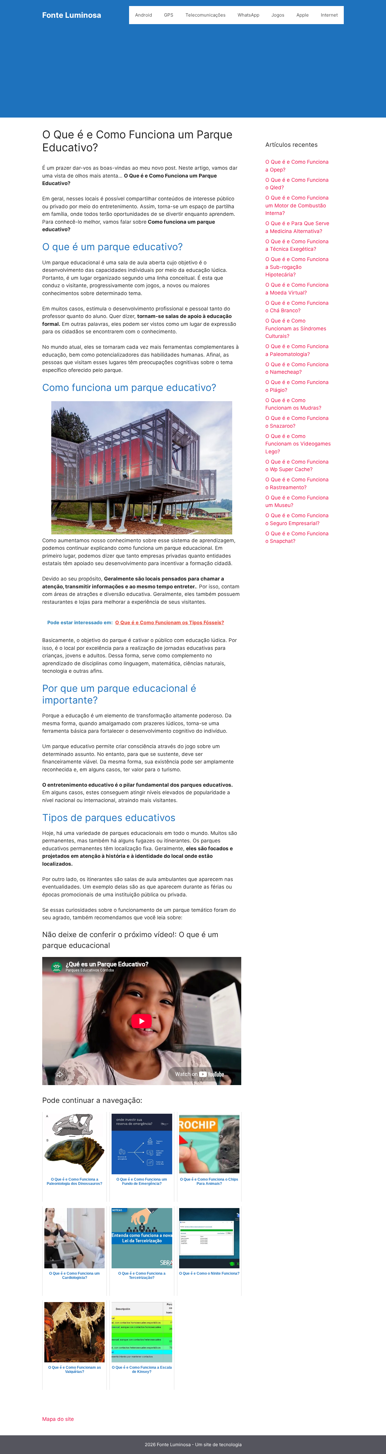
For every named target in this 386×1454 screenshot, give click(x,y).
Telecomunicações (205, 15)
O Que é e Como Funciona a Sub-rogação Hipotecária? (297, 267)
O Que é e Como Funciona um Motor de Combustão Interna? (297, 205)
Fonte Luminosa (71, 15)
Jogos (277, 15)
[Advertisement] (193, 75)
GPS (168, 15)
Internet (329, 15)
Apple (302, 15)
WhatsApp (248, 15)
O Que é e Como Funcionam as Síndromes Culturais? (295, 328)
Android (143, 15)
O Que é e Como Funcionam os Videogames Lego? (298, 444)
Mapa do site (58, 1419)
